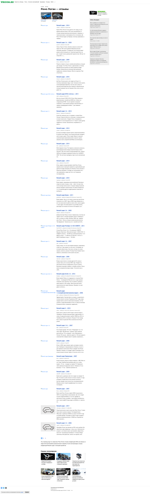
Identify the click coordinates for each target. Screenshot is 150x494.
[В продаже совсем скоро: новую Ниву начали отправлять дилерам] (63, 456)
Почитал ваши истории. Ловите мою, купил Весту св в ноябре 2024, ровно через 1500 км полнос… (98, 45)
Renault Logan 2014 (63, 25)
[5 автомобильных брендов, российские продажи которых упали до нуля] (79, 471)
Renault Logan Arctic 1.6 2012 (66, 273)
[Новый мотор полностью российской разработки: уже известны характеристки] (79, 456)
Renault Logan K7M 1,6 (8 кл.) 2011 (68, 94)
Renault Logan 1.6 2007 (64, 241)
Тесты (25, 2)
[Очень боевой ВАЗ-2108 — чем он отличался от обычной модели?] (48, 471)
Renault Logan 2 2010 (63, 308)
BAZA (52, 2)
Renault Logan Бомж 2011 (65, 195)
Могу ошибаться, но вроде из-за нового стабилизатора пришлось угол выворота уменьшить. (99, 24)
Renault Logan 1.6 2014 (64, 111)
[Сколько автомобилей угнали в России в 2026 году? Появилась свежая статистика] (63, 471)
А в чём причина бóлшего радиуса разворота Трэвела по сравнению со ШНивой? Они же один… (99, 32)
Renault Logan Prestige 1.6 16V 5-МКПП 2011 (71, 226)
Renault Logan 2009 (63, 59)
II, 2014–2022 (43, 19)
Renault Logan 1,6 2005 (64, 210)
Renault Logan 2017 (63, 406)
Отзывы (48, 2)
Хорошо (27, 492)
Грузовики (42, 2)
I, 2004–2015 (54, 19)
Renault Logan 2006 (63, 256)
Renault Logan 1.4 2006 (64, 423)
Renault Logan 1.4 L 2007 (65, 325)
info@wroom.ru (53, 489)
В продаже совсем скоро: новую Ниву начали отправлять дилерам (63, 462)
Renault (46, 6)
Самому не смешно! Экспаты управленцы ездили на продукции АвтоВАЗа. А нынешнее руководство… (99, 60)
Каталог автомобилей (33, 2)
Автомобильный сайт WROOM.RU (57, 487)
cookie (21, 492)
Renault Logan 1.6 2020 (64, 42)
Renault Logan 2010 (63, 178)
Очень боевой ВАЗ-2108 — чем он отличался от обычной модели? (47, 478)
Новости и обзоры (19, 2)
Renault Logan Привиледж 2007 (67, 356)
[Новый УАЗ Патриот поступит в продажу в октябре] (48, 456)
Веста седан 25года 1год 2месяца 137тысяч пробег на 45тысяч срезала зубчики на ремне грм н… (99, 53)
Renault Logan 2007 (63, 388)
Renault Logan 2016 (63, 76)
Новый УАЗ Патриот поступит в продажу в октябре (46, 462)
